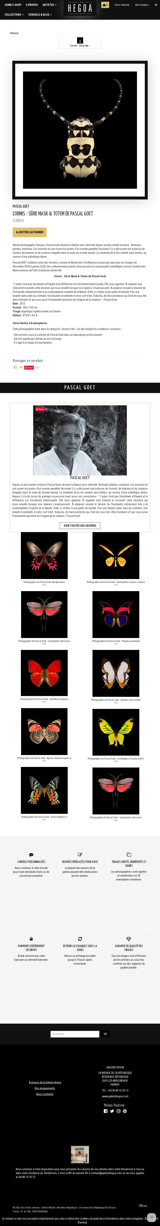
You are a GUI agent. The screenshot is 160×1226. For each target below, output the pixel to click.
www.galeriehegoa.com (115, 1096)
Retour (15, 33)
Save (30, 367)
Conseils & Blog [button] (39, 14)
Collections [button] (13, 14)
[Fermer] (82, 1222)
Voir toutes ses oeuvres (80, 525)
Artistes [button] (49, 4)
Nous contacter (122, 5)
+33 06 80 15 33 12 (118, 1090)
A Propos (32, 4)
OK (105, 1034)
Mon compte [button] (141, 5)
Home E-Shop (13, 4)
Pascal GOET (21, 206)
